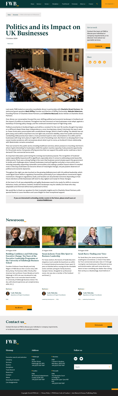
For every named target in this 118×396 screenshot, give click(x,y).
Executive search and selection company (16, 358)
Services (39, 4)
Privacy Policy (45, 393)
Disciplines (55, 4)
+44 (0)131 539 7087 (38, 365)
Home (32, 4)
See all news (19, 308)
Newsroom (75, 4)
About (8, 377)
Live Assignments (12, 382)
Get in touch (99, 325)
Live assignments (109, 3)
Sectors (46, 4)
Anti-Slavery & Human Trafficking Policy (84, 393)
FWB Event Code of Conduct (61, 393)
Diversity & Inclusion (12, 380)
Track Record (65, 4)
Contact (91, 4)
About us (82, 4)
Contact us (98, 46)
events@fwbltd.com (44, 200)
